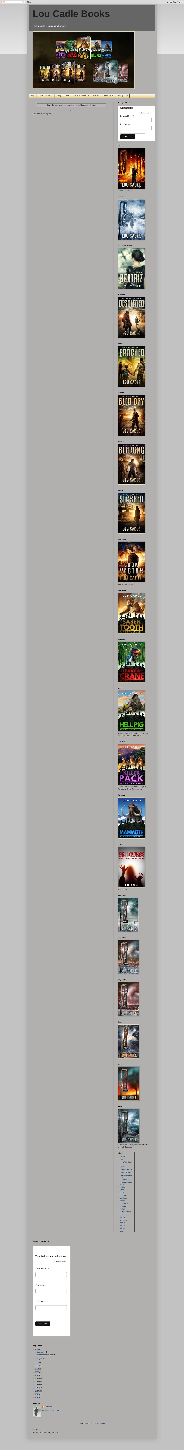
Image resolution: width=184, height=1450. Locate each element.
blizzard (122, 1167)
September (41, 1352)
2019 (37, 1375)
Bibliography (122, 96)
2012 (37, 1397)
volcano (122, 1225)
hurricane (123, 1195)
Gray (121, 1159)
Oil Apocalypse (62, 96)
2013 (37, 1394)
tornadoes (123, 1220)
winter (122, 1231)
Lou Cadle (49, 1407)
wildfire (122, 1228)
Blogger (102, 1423)
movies (122, 1201)
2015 (37, 1388)
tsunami (122, 1223)
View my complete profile (51, 1410)
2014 (37, 1391)
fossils (122, 1193)
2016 (37, 1385)
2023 (37, 1363)
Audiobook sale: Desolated (47, 1355)
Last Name (40, 1302)
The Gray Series (45, 96)
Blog (32, 96)
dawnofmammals (126, 1170)
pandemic (123, 1206)
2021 (37, 1369)
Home (71, 110)
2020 (37, 1372)
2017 (37, 1382)
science (122, 1217)
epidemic (123, 1187)
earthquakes (124, 1180)
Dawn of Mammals (81, 96)
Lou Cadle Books (71, 13)
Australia (123, 1157)
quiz (121, 1214)
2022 (37, 1366)
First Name (125, 124)
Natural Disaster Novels (103, 96)
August (40, 1359)
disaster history (125, 1172)
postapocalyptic (125, 1212)
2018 (37, 1378)
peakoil (122, 1209)
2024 (37, 1349)
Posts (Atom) (47, 114)
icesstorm (123, 1198)
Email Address (127, 116)
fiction (122, 1190)
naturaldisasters (125, 1204)
